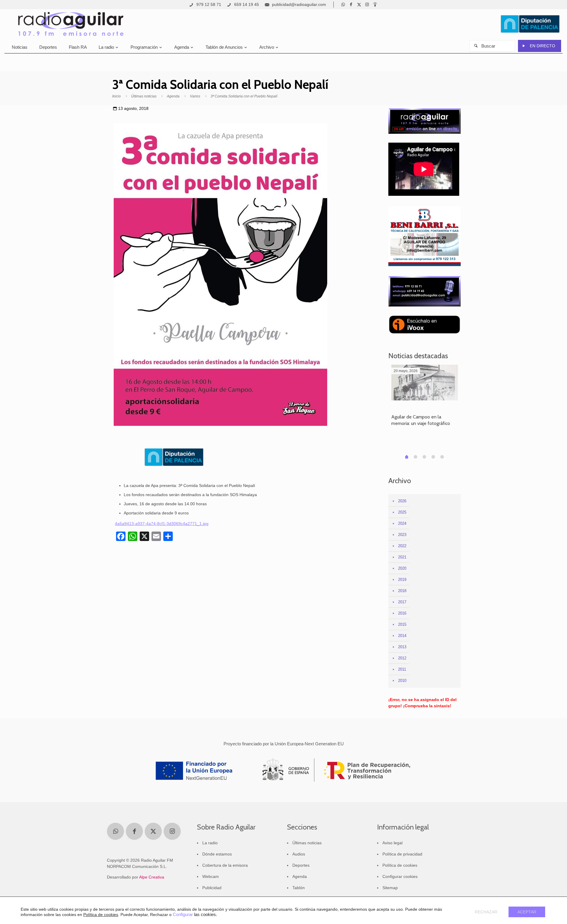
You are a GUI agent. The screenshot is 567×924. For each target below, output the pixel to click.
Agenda (173, 96)
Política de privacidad (402, 854)
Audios (298, 854)
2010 (402, 680)
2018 (402, 591)
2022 (402, 546)
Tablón (298, 887)
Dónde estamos (217, 854)
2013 (402, 647)
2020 (402, 568)
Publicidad (211, 887)
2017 (402, 602)
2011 (402, 669)
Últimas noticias (144, 96)
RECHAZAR (486, 912)
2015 (402, 624)
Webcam (210, 876)
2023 (402, 534)
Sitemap (390, 887)
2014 (402, 635)
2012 (402, 658)
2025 (402, 512)
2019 (402, 579)
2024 (402, 523)
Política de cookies (399, 865)
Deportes (300, 865)
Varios (195, 96)
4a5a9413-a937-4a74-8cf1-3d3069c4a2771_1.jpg (161, 523)
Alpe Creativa (151, 877)
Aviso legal (392, 842)
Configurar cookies (400, 876)
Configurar (183, 914)
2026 (402, 501)
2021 (402, 557)
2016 (402, 613)
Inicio (116, 96)
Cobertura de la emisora (225, 865)
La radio (210, 842)
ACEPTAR (526, 912)
